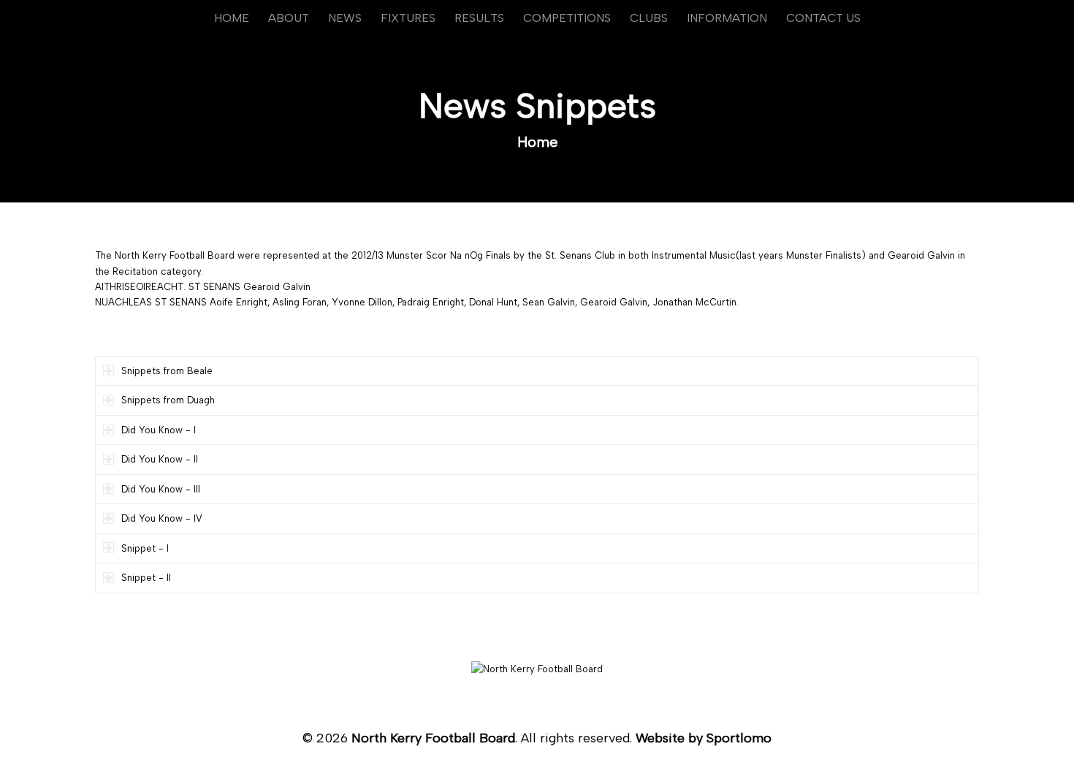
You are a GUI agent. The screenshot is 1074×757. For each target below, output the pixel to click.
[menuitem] (232, 18)
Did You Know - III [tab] (160, 489)
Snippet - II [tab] (146, 577)
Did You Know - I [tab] (158, 430)
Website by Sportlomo (704, 738)
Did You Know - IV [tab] (161, 518)
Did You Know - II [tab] (159, 459)
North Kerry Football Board (433, 738)
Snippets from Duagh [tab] (168, 400)
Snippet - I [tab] (145, 548)
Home (537, 142)
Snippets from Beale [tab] (167, 370)
